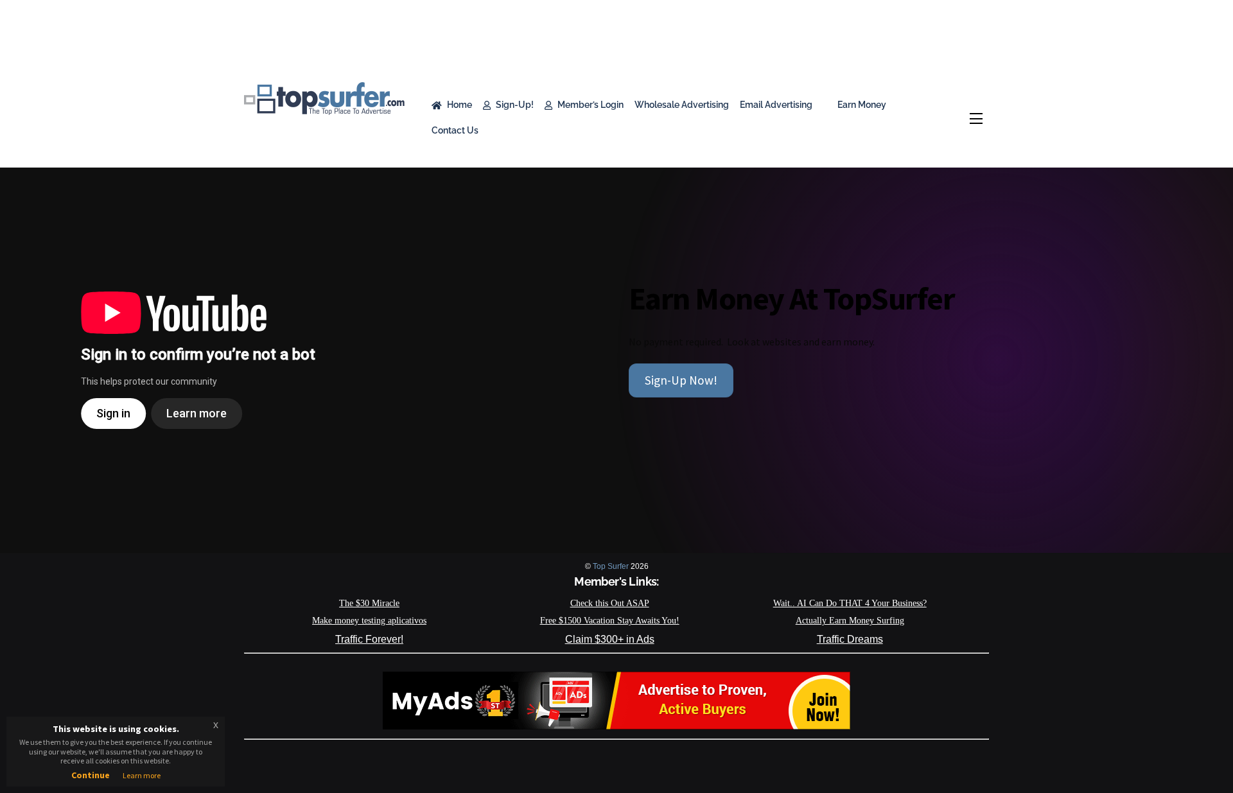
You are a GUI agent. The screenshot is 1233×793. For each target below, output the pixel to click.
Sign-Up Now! (681, 380)
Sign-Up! (514, 105)
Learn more (142, 775)
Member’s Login (589, 105)
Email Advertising (776, 105)
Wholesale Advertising (681, 105)
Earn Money (860, 105)
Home (458, 105)
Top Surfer (611, 566)
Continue (90, 775)
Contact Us (455, 130)
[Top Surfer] (324, 108)
